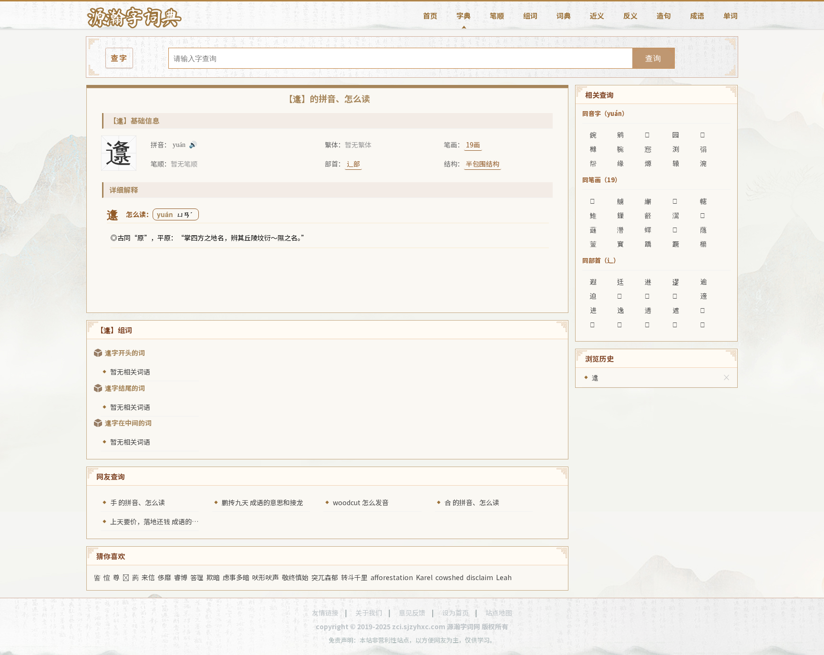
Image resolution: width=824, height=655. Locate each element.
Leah (504, 577)
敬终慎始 (295, 577)
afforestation (392, 577)
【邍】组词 (114, 330)
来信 (148, 577)
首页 (430, 15)
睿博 (180, 577)
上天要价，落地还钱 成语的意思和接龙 (167, 521)
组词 (530, 15)
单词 (730, 15)
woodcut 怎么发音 (361, 502)
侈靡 (164, 577)
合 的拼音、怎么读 (471, 502)
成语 (697, 15)
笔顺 (497, 15)
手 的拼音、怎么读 (137, 502)
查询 (653, 58)
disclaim (479, 577)
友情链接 (325, 612)
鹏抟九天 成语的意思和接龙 (262, 502)
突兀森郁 (324, 577)
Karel (424, 577)
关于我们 (368, 612)
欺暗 (213, 577)
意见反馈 (412, 612)
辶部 (353, 163)
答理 (197, 577)
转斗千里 (354, 577)
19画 (473, 144)
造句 (664, 15)
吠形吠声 (265, 577)
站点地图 (498, 612)
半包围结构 (482, 163)
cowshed (449, 577)
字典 (463, 15)
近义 (597, 15)
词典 (563, 15)
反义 (630, 15)
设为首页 (455, 612)
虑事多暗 (236, 577)
